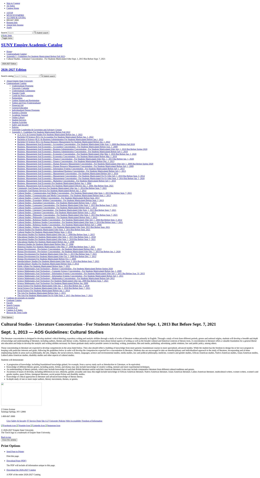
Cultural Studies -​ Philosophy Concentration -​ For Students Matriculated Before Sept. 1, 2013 (57, 217)
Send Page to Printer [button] (15, 451)
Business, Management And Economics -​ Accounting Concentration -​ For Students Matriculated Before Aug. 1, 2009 (67, 147)
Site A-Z (45, 421)
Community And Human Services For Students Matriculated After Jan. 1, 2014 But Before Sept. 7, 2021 (62, 188)
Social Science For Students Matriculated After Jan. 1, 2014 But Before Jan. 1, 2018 (53, 286)
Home (9, 51)
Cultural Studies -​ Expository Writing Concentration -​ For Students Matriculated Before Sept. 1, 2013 (60, 200)
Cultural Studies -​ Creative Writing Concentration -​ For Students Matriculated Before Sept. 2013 (58, 198)
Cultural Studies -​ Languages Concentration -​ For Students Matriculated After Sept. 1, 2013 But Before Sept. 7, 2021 (67, 205)
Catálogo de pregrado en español (20, 298)
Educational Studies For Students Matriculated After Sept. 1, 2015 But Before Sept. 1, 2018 (56, 237)
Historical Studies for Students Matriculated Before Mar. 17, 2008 (45, 244)
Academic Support (20, 115)
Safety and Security (20, 125)
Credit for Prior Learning (22, 95)
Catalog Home (12, 8)
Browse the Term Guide (16, 312)
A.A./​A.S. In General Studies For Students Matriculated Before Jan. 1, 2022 (49, 134)
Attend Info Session (14, 25)
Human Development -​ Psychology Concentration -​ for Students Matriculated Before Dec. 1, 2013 (59, 249)
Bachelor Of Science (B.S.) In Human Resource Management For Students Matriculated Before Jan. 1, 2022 (63, 142)
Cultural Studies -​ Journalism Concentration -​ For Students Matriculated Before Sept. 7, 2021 (57, 203)
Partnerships (17, 98)
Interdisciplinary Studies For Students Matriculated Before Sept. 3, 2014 (48, 264)
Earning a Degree (19, 112)
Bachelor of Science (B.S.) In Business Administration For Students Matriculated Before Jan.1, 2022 (60, 139)
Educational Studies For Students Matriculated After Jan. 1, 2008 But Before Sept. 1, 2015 (56, 234)
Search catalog (7, 76)
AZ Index (10, 6)
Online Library (18, 117)
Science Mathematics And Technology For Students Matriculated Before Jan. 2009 (52, 283)
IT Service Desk (34, 421)
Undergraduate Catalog (16, 54)
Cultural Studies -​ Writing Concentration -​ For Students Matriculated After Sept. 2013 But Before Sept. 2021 (63, 227)
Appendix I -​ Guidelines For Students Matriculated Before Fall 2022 (41, 132)
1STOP (9, 13)
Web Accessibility (73, 421)
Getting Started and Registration (25, 100)
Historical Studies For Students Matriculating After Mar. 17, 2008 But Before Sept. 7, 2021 (56, 247)
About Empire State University (19, 81)
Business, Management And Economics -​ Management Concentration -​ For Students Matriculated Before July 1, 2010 (67, 173)
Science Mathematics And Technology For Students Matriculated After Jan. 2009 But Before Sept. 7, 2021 (62, 281)
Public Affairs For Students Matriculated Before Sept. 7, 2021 (43, 266)
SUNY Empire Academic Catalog (31, 44)
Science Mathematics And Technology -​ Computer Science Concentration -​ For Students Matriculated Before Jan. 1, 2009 (69, 271)
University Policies (57, 421)
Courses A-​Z (11, 308)
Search (4, 33)
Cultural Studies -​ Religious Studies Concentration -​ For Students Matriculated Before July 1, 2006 (59, 225)
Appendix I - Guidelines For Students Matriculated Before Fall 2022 (35, 56)
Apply (9, 27)
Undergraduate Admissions (23, 91)
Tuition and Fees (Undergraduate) (26, 103)
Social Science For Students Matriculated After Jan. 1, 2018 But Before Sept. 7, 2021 (53, 288)
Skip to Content (13, 3)
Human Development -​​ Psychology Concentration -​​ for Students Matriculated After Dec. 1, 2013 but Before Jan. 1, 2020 (69, 251)
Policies (15, 127)
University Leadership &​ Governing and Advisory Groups (37, 130)
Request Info (11, 22)
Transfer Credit (18, 93)
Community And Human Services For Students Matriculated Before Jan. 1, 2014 (51, 190)
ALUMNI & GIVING (16, 18)
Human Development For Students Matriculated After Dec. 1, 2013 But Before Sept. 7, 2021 (57, 254)
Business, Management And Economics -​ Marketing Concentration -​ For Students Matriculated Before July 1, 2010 (66, 181)
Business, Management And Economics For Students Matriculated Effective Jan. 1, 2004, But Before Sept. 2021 (65, 186)
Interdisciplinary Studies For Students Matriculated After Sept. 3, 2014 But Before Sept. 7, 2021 (58, 261)
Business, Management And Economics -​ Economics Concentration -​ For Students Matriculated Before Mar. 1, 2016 (67, 156)
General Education (20, 108)
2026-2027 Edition (13, 69)
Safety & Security (18, 421)
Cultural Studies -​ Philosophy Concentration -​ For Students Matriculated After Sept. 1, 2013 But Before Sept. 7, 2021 (67, 215)
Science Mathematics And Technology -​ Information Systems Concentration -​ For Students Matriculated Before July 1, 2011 (70, 276)
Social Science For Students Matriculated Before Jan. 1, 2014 (43, 290)
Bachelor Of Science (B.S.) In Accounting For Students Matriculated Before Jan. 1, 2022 (55, 137)
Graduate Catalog (14, 300)
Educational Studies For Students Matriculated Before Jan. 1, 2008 (45, 242)
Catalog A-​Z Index (14, 310)
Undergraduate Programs (22, 86)
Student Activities (19, 122)
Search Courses (13, 305)
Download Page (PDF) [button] (16, 461)
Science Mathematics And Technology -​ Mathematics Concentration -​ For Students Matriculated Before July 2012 (66, 278)
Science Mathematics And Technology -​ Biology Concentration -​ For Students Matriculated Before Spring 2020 (65, 269)
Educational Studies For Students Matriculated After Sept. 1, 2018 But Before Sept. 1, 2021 (56, 239)
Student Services (19, 120)
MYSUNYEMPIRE (15, 15)
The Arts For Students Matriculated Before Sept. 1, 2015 (41, 293)
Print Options (7, 317)
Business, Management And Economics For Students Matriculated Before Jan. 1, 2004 (54, 183)
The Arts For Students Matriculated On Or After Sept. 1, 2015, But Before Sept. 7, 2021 (55, 295)
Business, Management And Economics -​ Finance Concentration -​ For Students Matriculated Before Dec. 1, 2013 (65, 161)
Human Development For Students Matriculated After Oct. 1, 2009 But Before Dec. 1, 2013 (56, 256)
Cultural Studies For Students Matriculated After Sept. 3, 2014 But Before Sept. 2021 (53, 230)
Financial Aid (17, 105)
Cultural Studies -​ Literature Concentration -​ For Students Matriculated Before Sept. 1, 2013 (56, 212)
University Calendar (20, 88)
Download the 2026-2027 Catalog (21, 470)
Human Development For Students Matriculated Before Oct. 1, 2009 (46, 259)
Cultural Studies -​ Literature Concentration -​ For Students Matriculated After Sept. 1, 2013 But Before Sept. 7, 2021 (66, 210)
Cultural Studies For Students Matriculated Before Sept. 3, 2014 (44, 232)
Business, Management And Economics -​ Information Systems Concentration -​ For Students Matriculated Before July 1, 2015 (71, 169)
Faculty (9, 303)
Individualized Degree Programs (26, 110)
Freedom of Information (92, 421)
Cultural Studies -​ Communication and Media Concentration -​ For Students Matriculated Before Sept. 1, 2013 (64, 195)
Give (8, 421)
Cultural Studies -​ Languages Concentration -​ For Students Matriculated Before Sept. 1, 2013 (57, 208)
